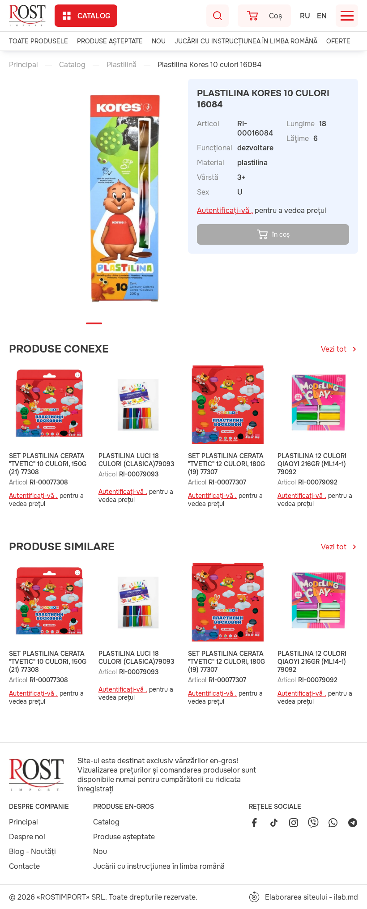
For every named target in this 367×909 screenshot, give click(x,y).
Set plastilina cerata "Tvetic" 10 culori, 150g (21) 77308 (47, 464)
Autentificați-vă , (225, 210)
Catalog (94, 16)
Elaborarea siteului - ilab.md (311, 897)
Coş (275, 16)
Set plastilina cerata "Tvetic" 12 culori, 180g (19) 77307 (226, 464)
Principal (23, 64)
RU (305, 16)
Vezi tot (333, 349)
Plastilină (122, 64)
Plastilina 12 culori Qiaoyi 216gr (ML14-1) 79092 (311, 464)
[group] (128, 198)
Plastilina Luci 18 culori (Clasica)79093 (136, 460)
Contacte (24, 866)
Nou (159, 41)
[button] (94, 323)
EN (322, 16)
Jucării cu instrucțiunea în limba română (246, 41)
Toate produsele (38, 41)
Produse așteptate (110, 41)
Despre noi (27, 836)
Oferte (338, 41)
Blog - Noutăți (32, 851)
